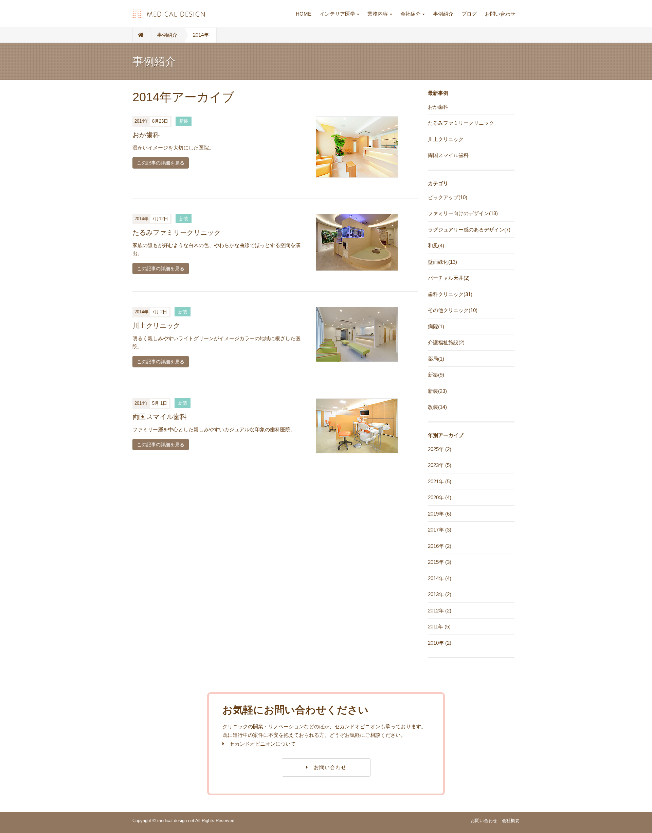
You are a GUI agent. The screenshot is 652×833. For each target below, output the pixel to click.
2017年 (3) (439, 530)
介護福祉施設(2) (446, 342)
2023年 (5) (439, 465)
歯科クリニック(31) (450, 294)
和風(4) (436, 245)
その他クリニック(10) (452, 310)
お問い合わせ (500, 14)
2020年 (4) (439, 497)
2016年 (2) (439, 546)
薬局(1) (436, 359)
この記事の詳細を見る (160, 163)
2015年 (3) (439, 562)
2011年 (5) (439, 626)
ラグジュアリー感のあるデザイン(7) (469, 229)
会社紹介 (410, 14)
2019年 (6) (439, 514)
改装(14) (437, 407)
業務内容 (377, 14)
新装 (183, 121)
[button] (326, 767)
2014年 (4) (439, 578)
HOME (303, 14)
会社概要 (511, 820)
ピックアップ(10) (447, 197)
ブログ (469, 14)
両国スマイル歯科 (159, 416)
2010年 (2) (439, 643)
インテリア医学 (337, 14)
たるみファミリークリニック (176, 232)
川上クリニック (156, 325)
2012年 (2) (439, 610)
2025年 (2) (439, 449)
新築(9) (436, 375)
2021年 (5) (439, 481)
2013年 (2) (439, 594)
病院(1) (436, 326)
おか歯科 (146, 135)
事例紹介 (443, 14)
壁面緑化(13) (442, 262)
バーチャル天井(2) (449, 278)
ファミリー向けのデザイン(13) (463, 213)
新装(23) (437, 391)
